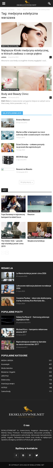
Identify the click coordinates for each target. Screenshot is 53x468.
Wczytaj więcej (25, 182)
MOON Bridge (22, 157)
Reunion (31, 214)
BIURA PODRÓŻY (33, 211)
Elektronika (5, 380)
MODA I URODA (7, 360)
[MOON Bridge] (7, 160)
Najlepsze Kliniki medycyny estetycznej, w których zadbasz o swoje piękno (25, 52)
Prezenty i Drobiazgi (36, 237)
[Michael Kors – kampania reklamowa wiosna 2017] (7, 332)
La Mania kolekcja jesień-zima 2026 (31, 273)
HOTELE (4, 387)
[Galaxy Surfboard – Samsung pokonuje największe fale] (7, 320)
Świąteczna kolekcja (36, 241)
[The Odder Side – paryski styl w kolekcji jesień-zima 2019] (13, 230)
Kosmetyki (5, 364)
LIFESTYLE (5, 211)
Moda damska (7, 237)
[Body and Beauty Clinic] (26, 78)
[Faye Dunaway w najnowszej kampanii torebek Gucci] (13, 204)
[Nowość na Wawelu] (7, 172)
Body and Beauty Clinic (15, 94)
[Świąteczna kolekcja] (40, 230)
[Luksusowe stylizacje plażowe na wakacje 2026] (7, 288)
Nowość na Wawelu (24, 169)
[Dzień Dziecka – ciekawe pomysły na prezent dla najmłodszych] (7, 147)
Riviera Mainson (23, 120)
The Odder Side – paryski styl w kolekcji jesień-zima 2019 (12, 243)
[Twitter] (36, 455)
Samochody (6, 391)
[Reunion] (40, 204)
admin (3, 57)
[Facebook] (16, 455)
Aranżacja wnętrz (8, 383)
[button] (49, 3)
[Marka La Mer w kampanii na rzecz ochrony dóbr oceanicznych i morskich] (7, 135)
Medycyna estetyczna (10, 46)
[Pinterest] (30, 455)
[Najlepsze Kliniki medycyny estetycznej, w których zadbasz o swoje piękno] (26, 34)
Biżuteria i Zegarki (8, 372)
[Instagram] (23, 455)
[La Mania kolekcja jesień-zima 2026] (7, 276)
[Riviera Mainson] (7, 122)
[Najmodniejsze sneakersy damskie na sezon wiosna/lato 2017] (7, 345)
